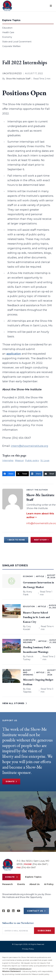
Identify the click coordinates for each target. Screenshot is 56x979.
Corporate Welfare (11, 46)
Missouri (19, 460)
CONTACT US (35, 911)
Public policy (32, 460)
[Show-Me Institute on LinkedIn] (13, 911)
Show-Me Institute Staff (18, 78)
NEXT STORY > (41, 540)
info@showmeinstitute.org (20, 968)
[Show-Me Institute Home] (7, 6)
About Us (34, 884)
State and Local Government (16, 41)
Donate (10, 781)
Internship (7, 460)
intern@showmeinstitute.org (29, 446)
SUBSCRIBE (44, 930)
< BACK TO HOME (16, 540)
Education (7, 28)
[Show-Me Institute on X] (8, 911)
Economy (7, 37)
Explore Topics (33, 876)
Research (7, 884)
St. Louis (44, 460)
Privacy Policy (28, 949)
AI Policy (49, 884)
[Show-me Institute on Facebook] (3, 911)
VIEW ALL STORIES (13, 703)
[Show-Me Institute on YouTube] (18, 911)
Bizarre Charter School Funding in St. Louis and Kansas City (36, 617)
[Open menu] (51, 6)
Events (21, 884)
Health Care (8, 32)
